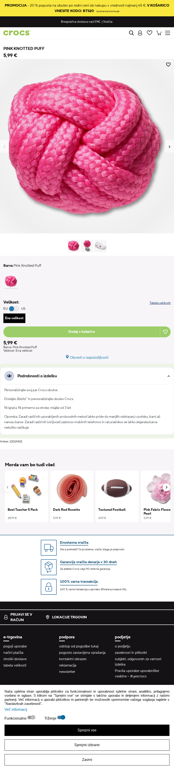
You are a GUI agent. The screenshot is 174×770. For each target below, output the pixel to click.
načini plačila (13, 652)
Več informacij (16, 709)
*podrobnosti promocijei (107, 11)
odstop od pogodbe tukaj (78, 646)
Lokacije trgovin (69, 617)
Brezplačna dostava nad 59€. (81, 22)
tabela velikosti (14, 665)
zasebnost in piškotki (131, 652)
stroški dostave (15, 659)
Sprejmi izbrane (87, 745)
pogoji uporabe (15, 646)
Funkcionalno (16, 718)
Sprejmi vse (87, 730)
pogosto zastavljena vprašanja (82, 652)
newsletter (67, 671)
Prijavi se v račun (21, 617)
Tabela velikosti (160, 303)
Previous (4, 146)
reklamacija (67, 665)
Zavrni (87, 760)
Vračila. (108, 22)
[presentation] (7, 487)
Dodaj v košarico (81, 331)
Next (169, 146)
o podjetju (122, 646)
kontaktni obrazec (73, 659)
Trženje (50, 718)
